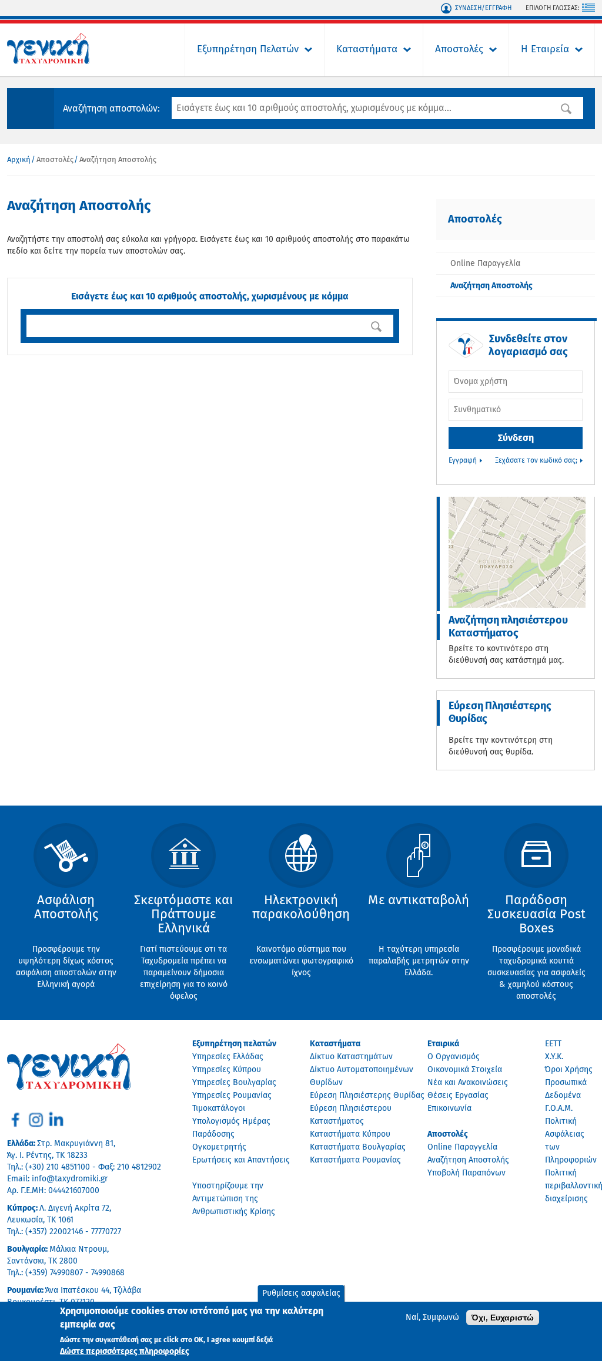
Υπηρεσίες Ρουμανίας (232, 1096)
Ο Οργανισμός (453, 1057)
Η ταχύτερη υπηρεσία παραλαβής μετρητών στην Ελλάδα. (418, 935)
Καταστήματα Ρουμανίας (355, 1160)
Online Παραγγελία (485, 264)
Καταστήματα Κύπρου (350, 1134)
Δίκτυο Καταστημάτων (351, 1057)
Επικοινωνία (449, 1108)
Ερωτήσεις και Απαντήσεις (241, 1160)
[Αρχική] (48, 62)
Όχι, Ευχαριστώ (502, 1317)
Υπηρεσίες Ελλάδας (227, 1057)
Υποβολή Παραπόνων (466, 1173)
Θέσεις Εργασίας (458, 1096)
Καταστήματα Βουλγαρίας (358, 1147)
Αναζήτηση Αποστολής (491, 286)
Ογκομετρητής (219, 1147)
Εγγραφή (463, 460)
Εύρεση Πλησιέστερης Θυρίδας (500, 713)
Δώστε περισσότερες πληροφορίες (124, 1351)
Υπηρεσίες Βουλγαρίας (234, 1083)
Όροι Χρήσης (569, 1070)
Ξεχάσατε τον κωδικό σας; (536, 460)
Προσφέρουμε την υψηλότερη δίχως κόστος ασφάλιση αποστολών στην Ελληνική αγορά (66, 941)
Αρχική (19, 160)
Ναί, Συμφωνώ (432, 1317)
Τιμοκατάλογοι (218, 1108)
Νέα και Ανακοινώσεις (467, 1083)
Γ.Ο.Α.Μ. (559, 1108)
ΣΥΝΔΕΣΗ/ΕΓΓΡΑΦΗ (483, 8)
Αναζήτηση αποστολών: (111, 108)
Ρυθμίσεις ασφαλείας (301, 1293)
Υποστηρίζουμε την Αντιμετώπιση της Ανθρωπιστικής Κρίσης (233, 1199)
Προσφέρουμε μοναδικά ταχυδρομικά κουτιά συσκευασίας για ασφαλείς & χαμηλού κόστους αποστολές (536, 947)
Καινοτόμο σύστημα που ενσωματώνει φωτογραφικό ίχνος (301, 935)
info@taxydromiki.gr (70, 1179)
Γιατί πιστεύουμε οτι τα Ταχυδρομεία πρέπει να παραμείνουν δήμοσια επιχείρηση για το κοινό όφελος (183, 947)
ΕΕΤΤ (553, 1044)
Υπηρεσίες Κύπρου (226, 1070)
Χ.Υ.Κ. (554, 1057)
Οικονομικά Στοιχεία (464, 1070)
